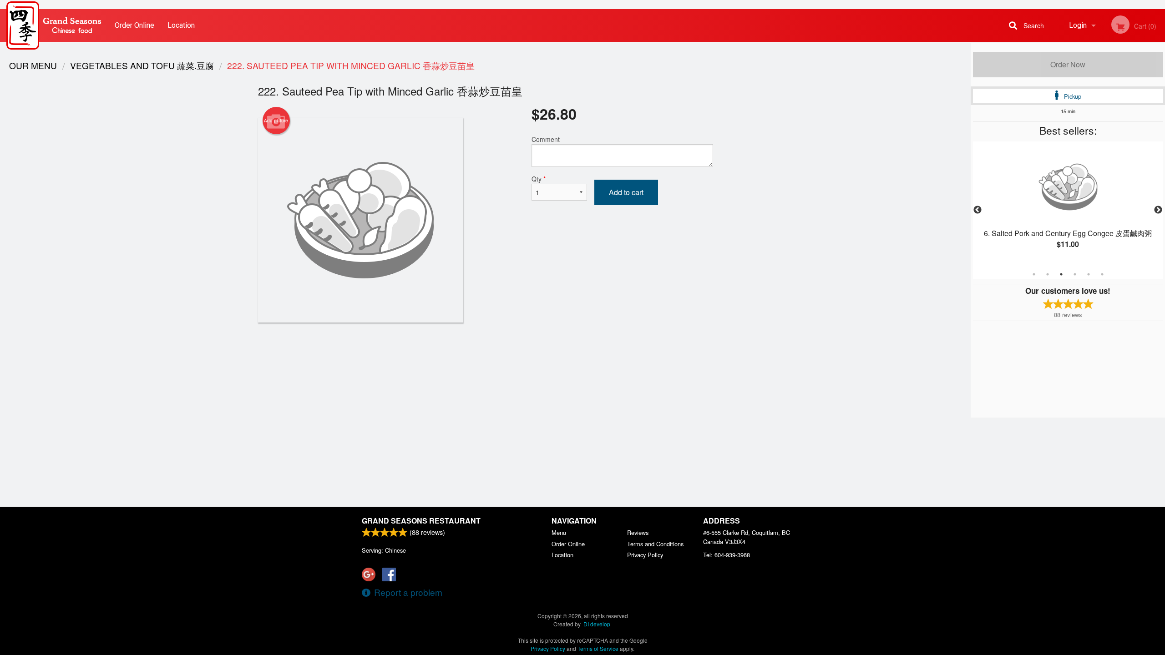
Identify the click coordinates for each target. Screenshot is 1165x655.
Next (1158, 210)
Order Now (1067, 64)
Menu (559, 532)
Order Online (134, 25)
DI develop (596, 624)
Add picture (276, 120)
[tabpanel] (1067, 205)
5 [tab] (1088, 274)
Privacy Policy (645, 554)
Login (1078, 25)
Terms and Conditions (655, 543)
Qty (539, 178)
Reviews (637, 532)
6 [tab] (1102, 274)
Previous (977, 210)
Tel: (726, 554)
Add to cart (626, 192)
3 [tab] (1061, 274)
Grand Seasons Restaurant (421, 520)
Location (181, 25)
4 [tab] (1074, 274)
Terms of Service (597, 648)
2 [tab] (1047, 274)
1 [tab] (1033, 274)
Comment (546, 139)
